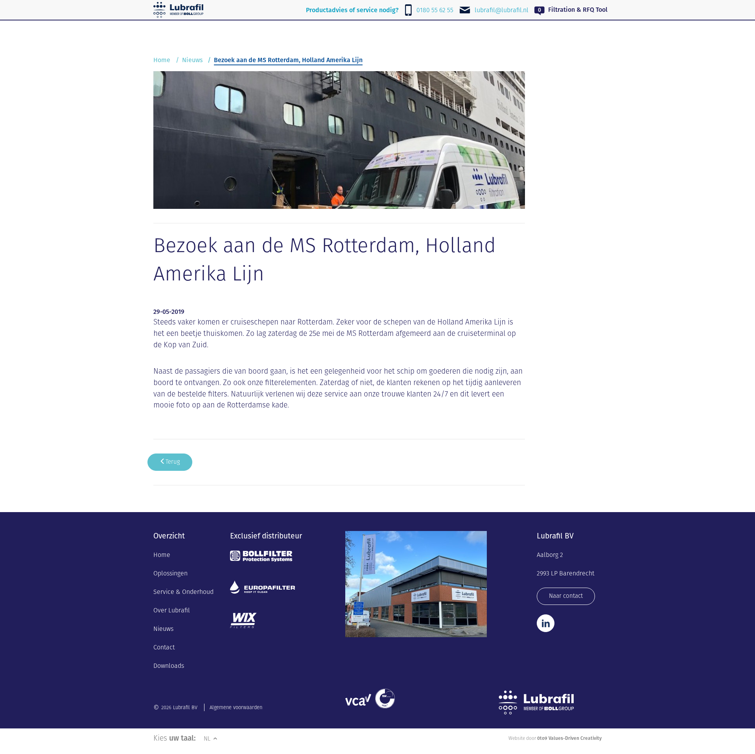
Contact (164, 647)
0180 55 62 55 (434, 10)
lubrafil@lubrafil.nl (501, 10)
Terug (173, 461)
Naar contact (566, 596)
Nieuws (192, 60)
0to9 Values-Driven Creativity (569, 738)
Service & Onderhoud (183, 591)
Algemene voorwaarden (236, 707)
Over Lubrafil (171, 610)
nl (208, 738)
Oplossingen (170, 573)
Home (161, 60)
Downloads (168, 665)
